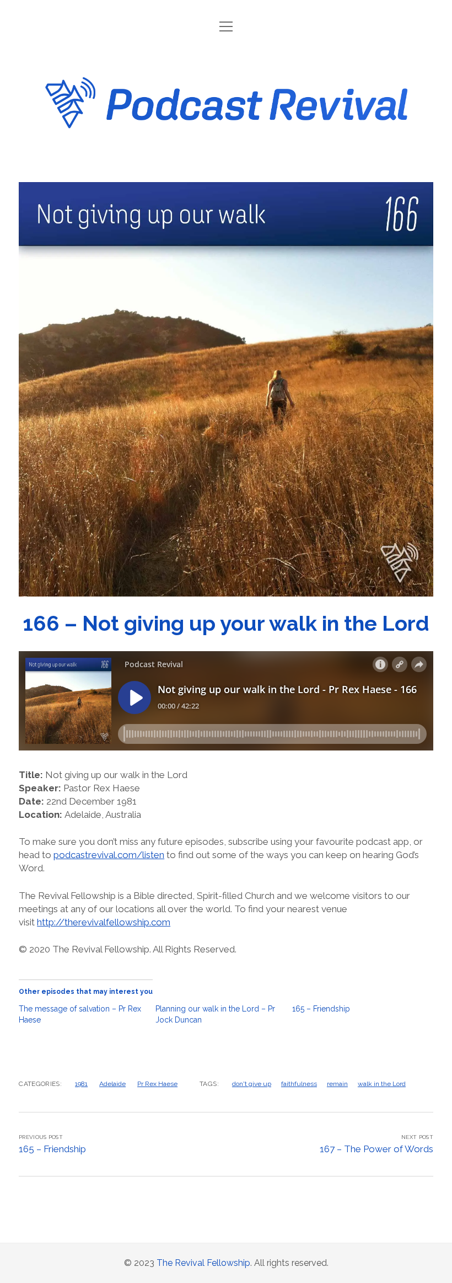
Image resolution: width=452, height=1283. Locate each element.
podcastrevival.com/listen (108, 854)
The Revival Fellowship (203, 1263)
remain (337, 1084)
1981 (81, 1084)
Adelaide (112, 1084)
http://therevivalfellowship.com (103, 922)
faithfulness (299, 1084)
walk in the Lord (382, 1084)
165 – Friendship (321, 1008)
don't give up (251, 1084)
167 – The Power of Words (376, 1148)
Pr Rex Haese (157, 1084)
